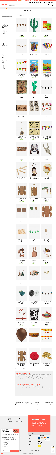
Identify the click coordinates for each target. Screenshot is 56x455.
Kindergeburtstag (5, 42)
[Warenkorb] (53, 5)
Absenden (43, 419)
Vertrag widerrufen (35, 450)
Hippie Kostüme (27, 405)
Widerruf (30, 441)
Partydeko (47, 8)
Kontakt (30, 436)
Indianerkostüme (37, 404)
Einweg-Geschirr (5, 23)
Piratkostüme (17, 404)
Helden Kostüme (47, 405)
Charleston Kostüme (38, 405)
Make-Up (31, 8)
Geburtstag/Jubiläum (6, 40)
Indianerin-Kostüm (24, 376)
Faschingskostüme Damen (29, 403)
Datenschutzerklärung (35, 426)
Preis (3, 65)
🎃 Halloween (9, 8)
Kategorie (4, 20)
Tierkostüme (46, 403)
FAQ (29, 438)
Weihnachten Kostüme (48, 404)
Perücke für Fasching (48, 409)
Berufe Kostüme (27, 404)
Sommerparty (5, 46)
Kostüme (17, 8)
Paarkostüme (37, 402)
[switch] (53, 451)
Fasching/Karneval (5, 39)
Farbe (3, 50)
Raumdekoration (5, 34)
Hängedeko (4, 28)
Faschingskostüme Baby (29, 402)
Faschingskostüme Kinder (39, 403)
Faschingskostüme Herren (49, 402)
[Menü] (54, 446)
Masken (24, 8)
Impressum (20, 450)
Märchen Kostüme (18, 405)
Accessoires (39, 8)
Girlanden (4, 27)
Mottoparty (4, 43)
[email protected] (33, 433)
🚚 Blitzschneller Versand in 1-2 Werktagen (28, 0)
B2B (29, 444)
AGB (26, 450)
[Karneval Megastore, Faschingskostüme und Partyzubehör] (4, 5)
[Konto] (49, 5)
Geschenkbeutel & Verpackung (5, 26)
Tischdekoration (5, 35)
